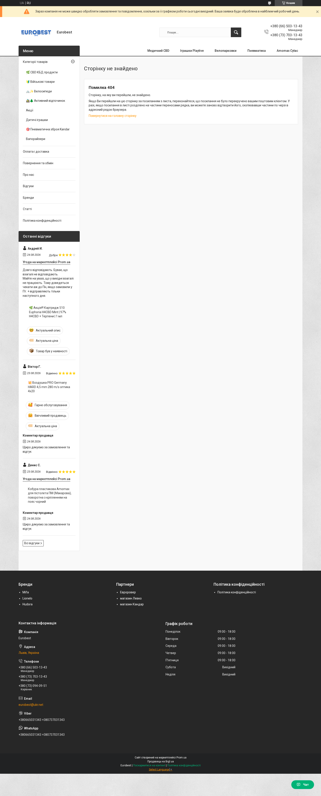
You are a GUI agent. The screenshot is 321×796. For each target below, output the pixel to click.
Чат (306, 784)
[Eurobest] (36, 32)
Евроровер (128, 592)
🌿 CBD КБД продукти (42, 72)
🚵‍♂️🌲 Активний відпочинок (45, 100)
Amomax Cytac (287, 50)
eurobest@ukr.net (31, 704)
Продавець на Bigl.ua (160, 761)
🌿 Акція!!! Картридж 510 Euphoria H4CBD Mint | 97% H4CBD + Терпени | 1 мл (47, 312)
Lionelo (27, 598)
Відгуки (28, 186)
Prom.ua (181, 757)
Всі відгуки (32, 543)
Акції (29, 110)
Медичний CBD (158, 50)
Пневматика (256, 50)
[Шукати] (236, 32)
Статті (27, 209)
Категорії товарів (35, 62)
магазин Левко (131, 598)
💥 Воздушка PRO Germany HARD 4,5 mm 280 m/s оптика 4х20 (49, 387)
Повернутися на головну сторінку (112, 115)
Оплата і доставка (36, 151)
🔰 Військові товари (40, 81)
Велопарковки (225, 50)
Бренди (28, 197)
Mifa (25, 592)
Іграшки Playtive (192, 50)
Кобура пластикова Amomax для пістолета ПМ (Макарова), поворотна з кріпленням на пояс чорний (49, 495)
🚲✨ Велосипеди (39, 91)
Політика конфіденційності (42, 220)
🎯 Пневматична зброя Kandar (48, 129)
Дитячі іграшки (37, 120)
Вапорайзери (35, 139)
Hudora (27, 604)
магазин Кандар (132, 604)
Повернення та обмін (38, 163)
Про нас (28, 174)
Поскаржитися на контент (149, 765)
